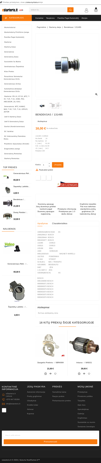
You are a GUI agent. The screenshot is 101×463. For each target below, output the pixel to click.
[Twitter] (43, 178)
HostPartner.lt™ (33, 460)
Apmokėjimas (83, 409)
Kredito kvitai (32, 405)
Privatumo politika (85, 396)
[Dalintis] (38, 178)
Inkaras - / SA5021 (84, 363)
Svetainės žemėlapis (86, 427)
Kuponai (30, 414)
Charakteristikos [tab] (59, 223)
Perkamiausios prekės (61, 401)
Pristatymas (82, 392)
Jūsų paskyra (36, 387)
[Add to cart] (45, 373)
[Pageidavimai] (55, 373)
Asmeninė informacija (36, 392)
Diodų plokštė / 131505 (19, 213)
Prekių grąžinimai (34, 396)
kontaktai (39, 18)
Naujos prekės (58, 396)
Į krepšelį (57, 165)
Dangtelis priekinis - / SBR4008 (50, 363)
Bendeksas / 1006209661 (18, 200)
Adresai (30, 409)
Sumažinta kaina (59, 392)
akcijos (84, 18)
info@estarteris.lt (13, 404)
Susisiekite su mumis (86, 422)
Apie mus (81, 405)
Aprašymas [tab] (42, 223)
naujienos (50, 18)
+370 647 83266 (13, 399)
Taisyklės (81, 401)
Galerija (81, 414)
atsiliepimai (42, 121)
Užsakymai (31, 401)
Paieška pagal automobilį (68, 18)
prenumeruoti (50, 442)
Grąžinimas (82, 418)
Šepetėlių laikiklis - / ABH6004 (21, 187)
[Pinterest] (49, 178)
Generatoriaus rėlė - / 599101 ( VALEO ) (17, 265)
